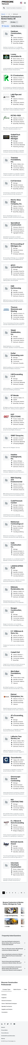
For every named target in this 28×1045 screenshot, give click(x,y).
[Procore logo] (8, 2)
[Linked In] (1, 1024)
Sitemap (3, 1038)
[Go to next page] (24, 892)
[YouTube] (14, 1024)
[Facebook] (4, 1024)
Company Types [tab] (6, 989)
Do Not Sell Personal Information (8, 1035)
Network (5, 4)
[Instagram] (11, 1024)
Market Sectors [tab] (17, 989)
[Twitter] (7, 1024)
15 (21, 892)
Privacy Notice (4, 1030)
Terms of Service (5, 1033)
